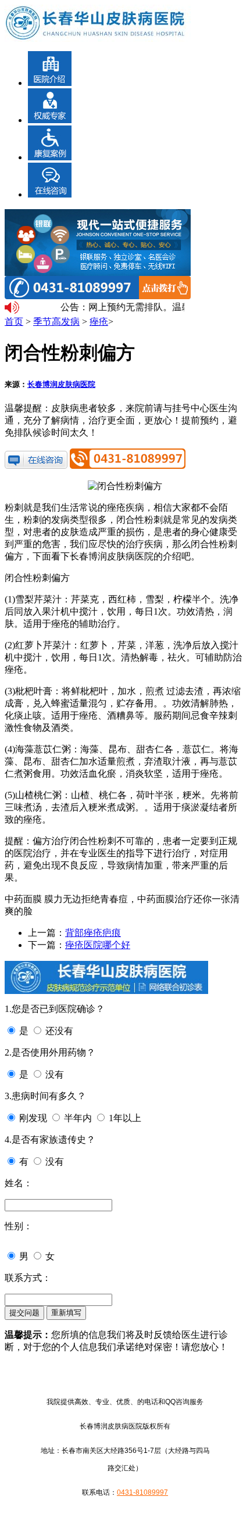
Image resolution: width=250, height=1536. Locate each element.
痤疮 (99, 321)
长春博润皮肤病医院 (61, 384)
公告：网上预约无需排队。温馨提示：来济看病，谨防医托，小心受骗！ (120, 307)
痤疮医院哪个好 (97, 945)
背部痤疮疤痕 (93, 933)
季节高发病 (56, 321)
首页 (14, 321)
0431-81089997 (142, 1492)
